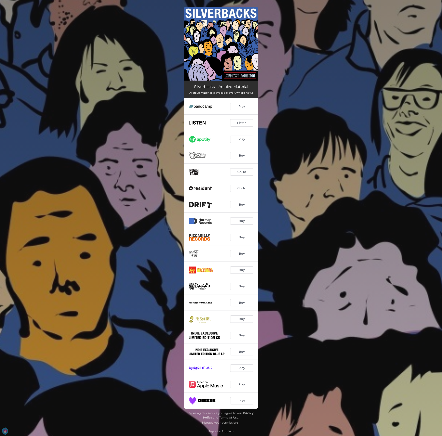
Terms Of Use (228, 417)
